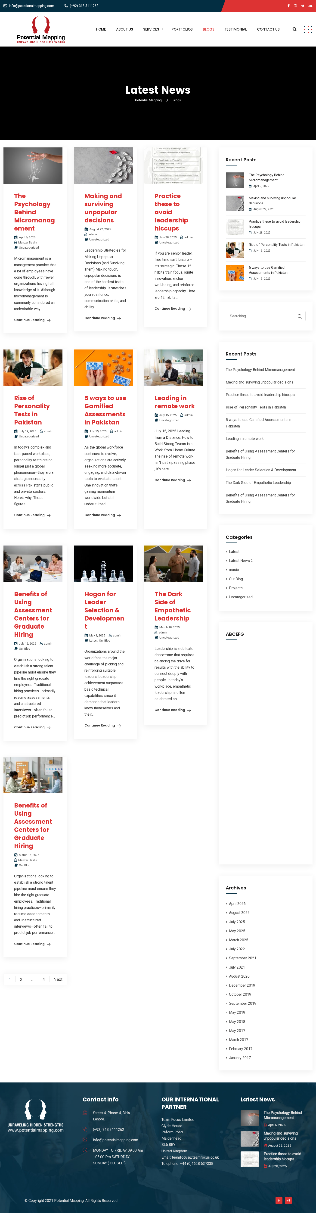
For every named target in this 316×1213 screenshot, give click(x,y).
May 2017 (237, 1031)
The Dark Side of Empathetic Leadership (173, 606)
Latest (93, 640)
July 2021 (237, 967)
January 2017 (240, 1058)
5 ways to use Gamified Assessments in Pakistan (105, 410)
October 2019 (240, 994)
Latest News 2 (241, 560)
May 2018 (237, 1022)
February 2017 (240, 1049)
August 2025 (239, 913)
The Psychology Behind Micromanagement (34, 212)
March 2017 (238, 1040)
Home (101, 29)
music (234, 570)
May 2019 (237, 1012)
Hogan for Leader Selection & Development (104, 610)
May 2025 (237, 931)
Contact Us (268, 29)
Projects (236, 588)
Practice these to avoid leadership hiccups (171, 212)
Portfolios (182, 29)
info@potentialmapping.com (115, 1140)
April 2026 (237, 903)
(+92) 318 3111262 (84, 6)
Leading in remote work (175, 402)
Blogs (208, 29)
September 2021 (242, 958)
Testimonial (236, 29)
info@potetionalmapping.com (31, 6)
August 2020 (239, 976)
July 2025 (237, 922)
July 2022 (237, 949)
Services (151, 29)
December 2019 (242, 985)
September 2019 (242, 1003)
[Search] (297, 316)
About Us (124, 29)
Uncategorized (29, 247)
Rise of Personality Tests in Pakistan (32, 410)
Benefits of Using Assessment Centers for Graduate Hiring (33, 614)
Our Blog (105, 640)
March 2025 (238, 940)
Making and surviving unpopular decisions (103, 208)
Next (58, 979)
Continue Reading (29, 320)
